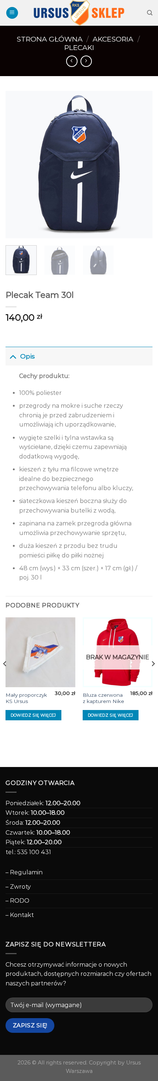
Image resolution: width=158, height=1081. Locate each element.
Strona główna (50, 39)
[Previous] (17, 164)
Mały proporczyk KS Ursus (26, 698)
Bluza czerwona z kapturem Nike (103, 698)
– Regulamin (24, 872)
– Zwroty (18, 886)
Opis (27, 356)
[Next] (140, 164)
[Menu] (12, 13)
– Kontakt (20, 914)
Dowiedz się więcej (33, 715)
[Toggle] (13, 356)
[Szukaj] (149, 13)
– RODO (17, 900)
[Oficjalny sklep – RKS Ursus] (79, 13)
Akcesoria (113, 39)
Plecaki (79, 47)
